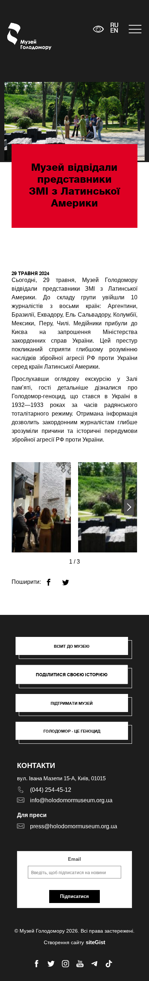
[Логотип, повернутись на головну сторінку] (20, 36)
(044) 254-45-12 (50, 790)
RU (114, 25)
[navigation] (135, 29)
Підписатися (74, 896)
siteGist (95, 942)
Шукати (65, 29)
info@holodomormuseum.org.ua (71, 800)
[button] (129, 507)
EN (114, 31)
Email (74, 859)
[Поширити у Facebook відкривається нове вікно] (52, 579)
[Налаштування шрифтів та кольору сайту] (98, 29)
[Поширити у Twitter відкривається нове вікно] (69, 579)
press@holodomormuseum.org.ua (73, 826)
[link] (75, 706)
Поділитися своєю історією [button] (71, 674)
